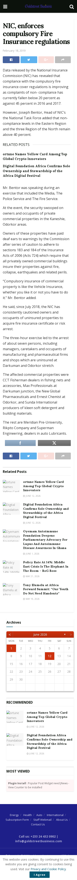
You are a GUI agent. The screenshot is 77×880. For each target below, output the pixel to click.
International (55, 815)
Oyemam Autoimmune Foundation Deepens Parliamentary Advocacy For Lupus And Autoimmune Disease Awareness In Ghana (45, 539)
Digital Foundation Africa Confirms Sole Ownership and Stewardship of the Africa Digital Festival (36, 171)
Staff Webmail (42, 820)
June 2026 (40, 634)
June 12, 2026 (33, 495)
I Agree (39, 875)
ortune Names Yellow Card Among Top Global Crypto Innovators (43, 486)
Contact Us (38, 824)
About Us (62, 820)
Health (27, 815)
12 (49, 656)
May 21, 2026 (32, 576)
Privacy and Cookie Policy (48, 869)
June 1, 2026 (32, 553)
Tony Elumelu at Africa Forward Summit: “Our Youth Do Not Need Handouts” (45, 589)
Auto (39, 815)
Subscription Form (17, 820)
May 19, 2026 (32, 598)
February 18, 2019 (14, 50)
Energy (14, 815)
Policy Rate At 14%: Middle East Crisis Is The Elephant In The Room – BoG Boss (45, 566)
